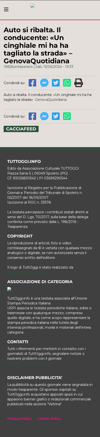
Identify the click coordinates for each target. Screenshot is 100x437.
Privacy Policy (19, 418)
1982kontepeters (18, 67)
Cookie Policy (49, 418)
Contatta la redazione (26, 363)
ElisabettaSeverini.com (27, 272)
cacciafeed (21, 129)
